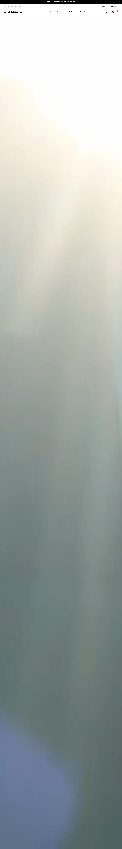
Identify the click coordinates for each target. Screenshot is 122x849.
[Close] (117, 2)
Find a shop (106, 6)
